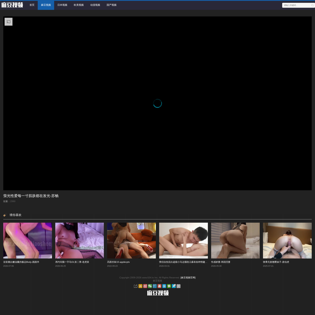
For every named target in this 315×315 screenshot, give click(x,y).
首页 (32, 4)
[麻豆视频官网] (188, 277)
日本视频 (62, 4)
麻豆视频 (46, 4)
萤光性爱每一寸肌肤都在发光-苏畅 (31, 196)
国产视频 (111, 4)
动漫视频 (95, 4)
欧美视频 (79, 4)
